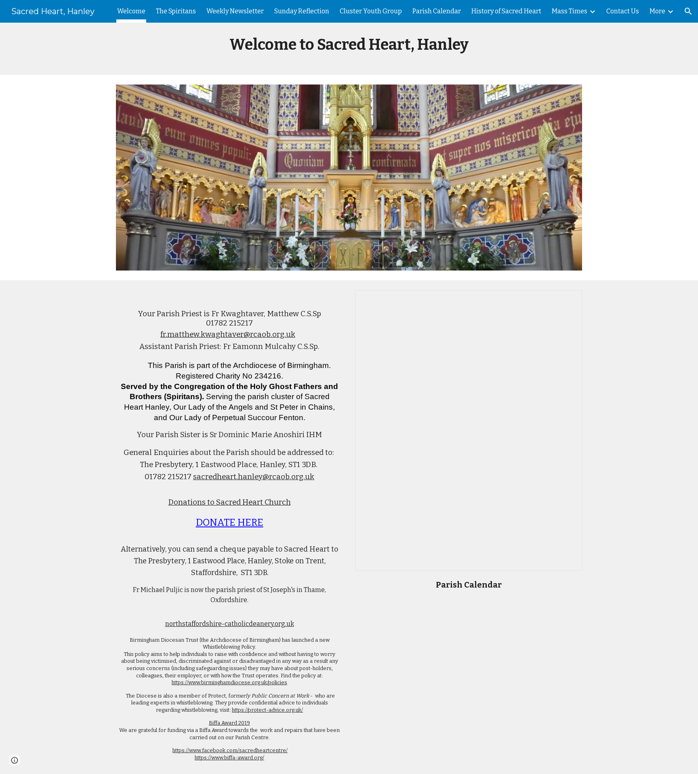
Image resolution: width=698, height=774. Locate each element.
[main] (349, 48)
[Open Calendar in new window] (566, 300)
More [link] (657, 11)
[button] (688, 11)
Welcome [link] (131, 11)
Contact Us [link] (622, 11)
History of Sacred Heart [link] (506, 11)
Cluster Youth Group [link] (371, 11)
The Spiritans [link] (176, 11)
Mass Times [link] (569, 11)
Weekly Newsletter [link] (235, 11)
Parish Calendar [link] (436, 11)
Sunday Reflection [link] (301, 11)
